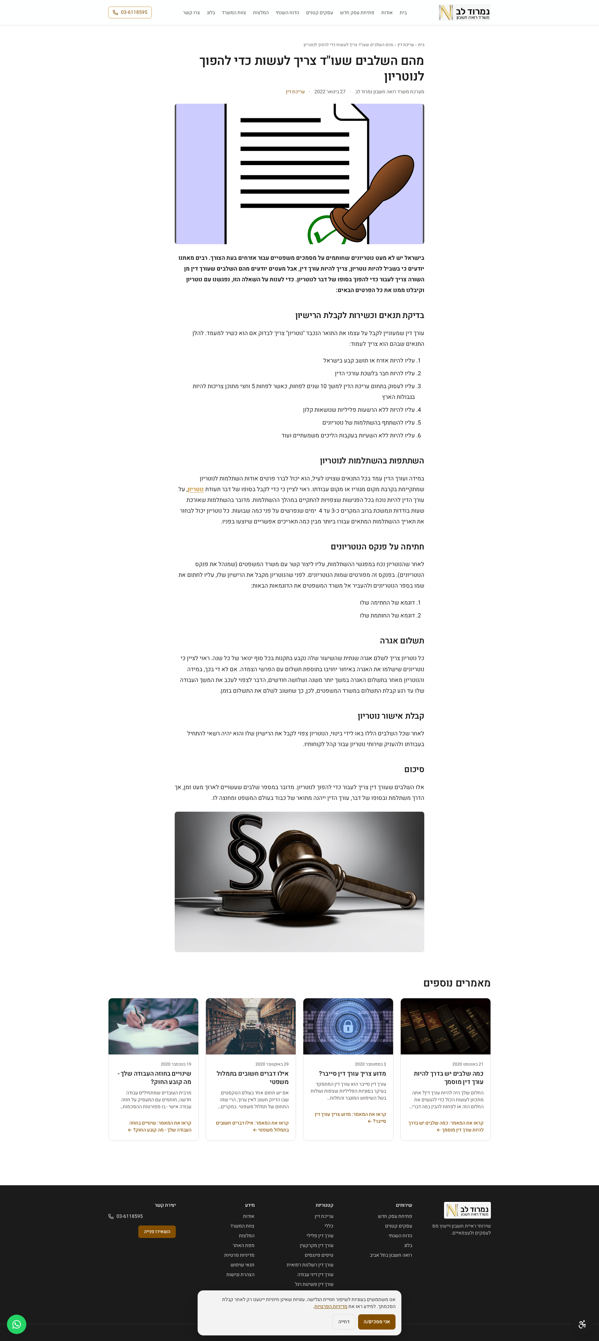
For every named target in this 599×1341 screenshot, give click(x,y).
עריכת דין (406, 45)
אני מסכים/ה (377, 1321)
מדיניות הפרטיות (330, 1306)
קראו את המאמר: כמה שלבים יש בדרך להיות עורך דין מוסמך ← (446, 1127)
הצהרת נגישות (240, 1274)
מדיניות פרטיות (239, 1255)
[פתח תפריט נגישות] (582, 1324)
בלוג (211, 12)
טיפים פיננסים (319, 1255)
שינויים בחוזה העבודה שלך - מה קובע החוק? (154, 1078)
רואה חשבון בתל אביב (391, 1255)
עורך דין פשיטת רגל (314, 1284)
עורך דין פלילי (319, 1235)
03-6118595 (134, 12)
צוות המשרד (234, 12)
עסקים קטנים (319, 12)
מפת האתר (243, 1245)
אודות (387, 12)
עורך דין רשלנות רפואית (310, 1265)
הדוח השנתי (287, 12)
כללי (328, 1226)
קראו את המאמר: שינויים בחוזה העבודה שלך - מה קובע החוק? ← (159, 1127)
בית (403, 12)
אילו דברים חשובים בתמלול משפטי (253, 1078)
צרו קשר (191, 12)
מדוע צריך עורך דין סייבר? (352, 1073)
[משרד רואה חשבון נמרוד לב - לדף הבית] (464, 12)
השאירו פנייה (157, 1231)
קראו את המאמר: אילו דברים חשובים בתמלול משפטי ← (252, 1127)
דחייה (343, 1321)
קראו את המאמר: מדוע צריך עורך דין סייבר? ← (350, 1118)
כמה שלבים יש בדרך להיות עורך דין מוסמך (449, 1078)
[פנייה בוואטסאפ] (16, 1324)
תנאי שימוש (242, 1265)
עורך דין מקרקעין (316, 1245)
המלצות (261, 12)
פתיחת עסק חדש (357, 12)
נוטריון (196, 489)
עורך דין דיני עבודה (315, 1274)
